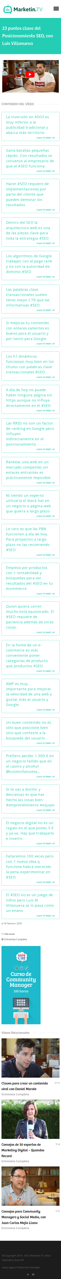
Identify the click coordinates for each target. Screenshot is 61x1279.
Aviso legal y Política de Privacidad (21, 1267)
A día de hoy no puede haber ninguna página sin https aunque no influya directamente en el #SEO (29, 397)
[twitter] (27, 1274)
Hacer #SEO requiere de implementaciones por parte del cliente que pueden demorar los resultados (27, 194)
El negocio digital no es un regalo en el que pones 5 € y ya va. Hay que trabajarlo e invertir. (30, 830)
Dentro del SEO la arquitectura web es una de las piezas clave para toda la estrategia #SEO (28, 230)
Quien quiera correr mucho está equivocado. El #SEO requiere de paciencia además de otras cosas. (30, 617)
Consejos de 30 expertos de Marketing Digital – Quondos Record (22, 1150)
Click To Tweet (44, 138)
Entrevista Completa (15, 939)
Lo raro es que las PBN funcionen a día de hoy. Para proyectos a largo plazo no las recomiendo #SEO (28, 539)
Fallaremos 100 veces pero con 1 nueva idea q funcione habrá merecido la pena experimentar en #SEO (30, 867)
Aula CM (19, 1260)
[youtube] (33, 1274)
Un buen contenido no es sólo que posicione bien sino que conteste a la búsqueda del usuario (28, 730)
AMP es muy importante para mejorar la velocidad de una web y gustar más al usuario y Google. (29, 694)
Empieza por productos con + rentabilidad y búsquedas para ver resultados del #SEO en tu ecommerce (29, 578)
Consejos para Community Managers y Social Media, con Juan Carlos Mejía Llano (23, 1217)
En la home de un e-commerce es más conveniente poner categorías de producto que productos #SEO (27, 655)
